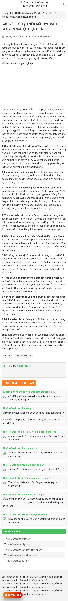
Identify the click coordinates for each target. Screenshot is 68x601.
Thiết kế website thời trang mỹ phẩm (23, 550)
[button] (64, 4)
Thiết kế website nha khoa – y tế (20, 555)
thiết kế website (55, 109)
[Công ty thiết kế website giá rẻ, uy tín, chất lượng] (34, 4)
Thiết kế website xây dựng (17, 544)
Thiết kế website (23, 13)
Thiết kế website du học (16, 560)
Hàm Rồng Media (43, 36)
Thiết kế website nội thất (17, 539)
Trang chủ (7, 13)
